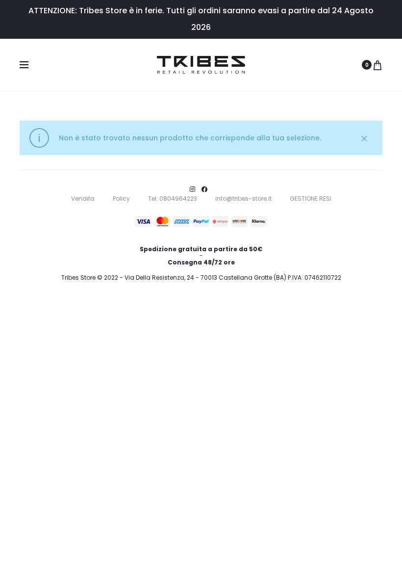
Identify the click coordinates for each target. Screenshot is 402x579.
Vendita (83, 198)
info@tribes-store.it (243, 198)
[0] (377, 64)
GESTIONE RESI (310, 198)
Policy (121, 198)
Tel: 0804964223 (172, 198)
